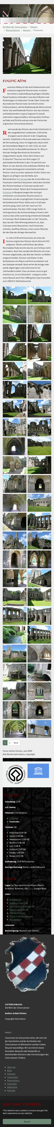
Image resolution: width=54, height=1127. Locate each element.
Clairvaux (23, 179)
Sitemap (11, 1073)
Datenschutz (13, 1080)
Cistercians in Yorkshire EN (21, 906)
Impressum (12, 1077)
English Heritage (17, 912)
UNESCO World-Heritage (21, 916)
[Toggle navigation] (49, 13)
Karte (31, 888)
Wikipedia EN (15, 919)
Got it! (27, 1121)
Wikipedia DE (15, 899)
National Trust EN (18, 903)
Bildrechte (12, 1087)
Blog (9, 1070)
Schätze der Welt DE (19, 909)
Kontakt (11, 1090)
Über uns (11, 1067)
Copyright (12, 1083)
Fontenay (7, 192)
